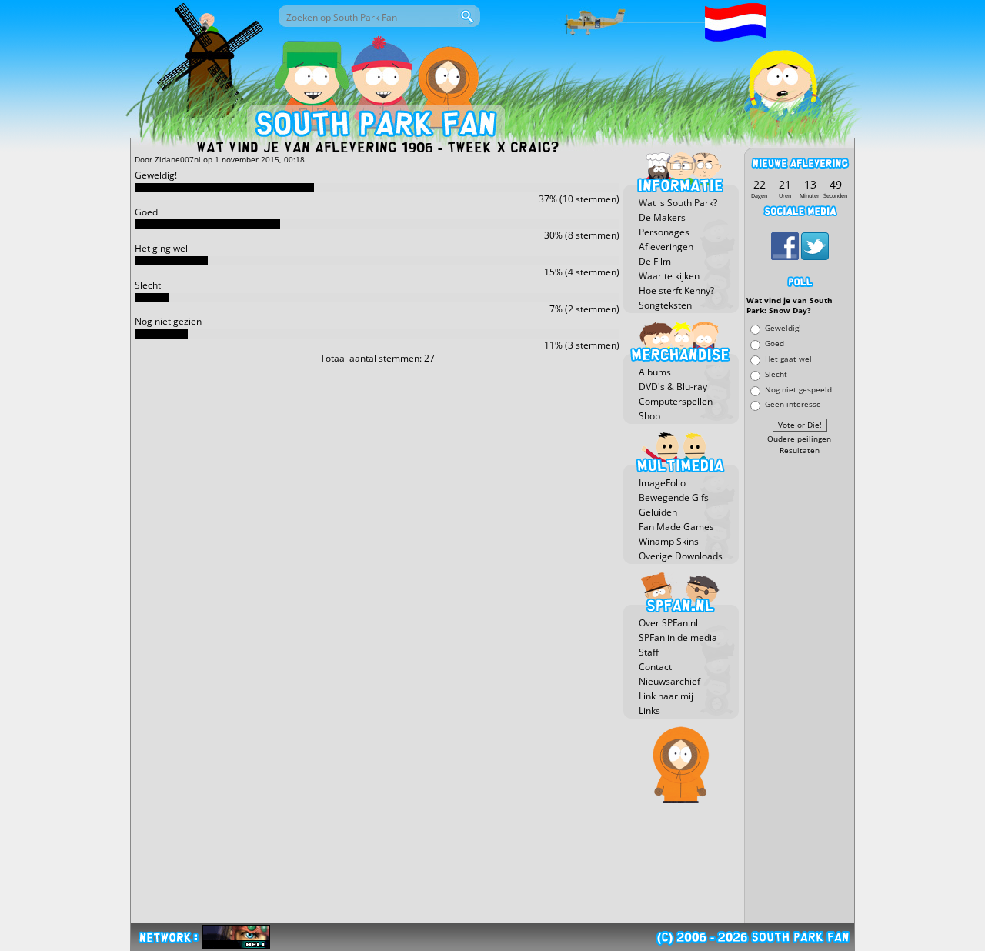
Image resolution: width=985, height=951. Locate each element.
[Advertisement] (799, 690)
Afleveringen (666, 246)
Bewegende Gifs (674, 497)
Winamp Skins (669, 541)
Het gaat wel (788, 358)
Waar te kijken (669, 275)
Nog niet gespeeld (798, 389)
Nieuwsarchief (669, 681)
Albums (655, 372)
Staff (649, 652)
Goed (774, 344)
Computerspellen (676, 401)
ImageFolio (662, 482)
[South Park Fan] (375, 127)
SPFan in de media (678, 637)
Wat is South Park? (678, 202)
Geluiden (658, 512)
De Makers (662, 217)
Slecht (776, 374)
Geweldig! (783, 328)
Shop (649, 415)
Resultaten (800, 450)
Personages (664, 232)
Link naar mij (666, 695)
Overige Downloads (681, 555)
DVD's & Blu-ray (673, 386)
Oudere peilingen (799, 439)
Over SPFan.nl (668, 622)
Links (649, 710)
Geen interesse (793, 404)
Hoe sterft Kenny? (676, 290)
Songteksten (665, 305)
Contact (655, 666)
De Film (655, 261)
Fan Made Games (676, 526)
